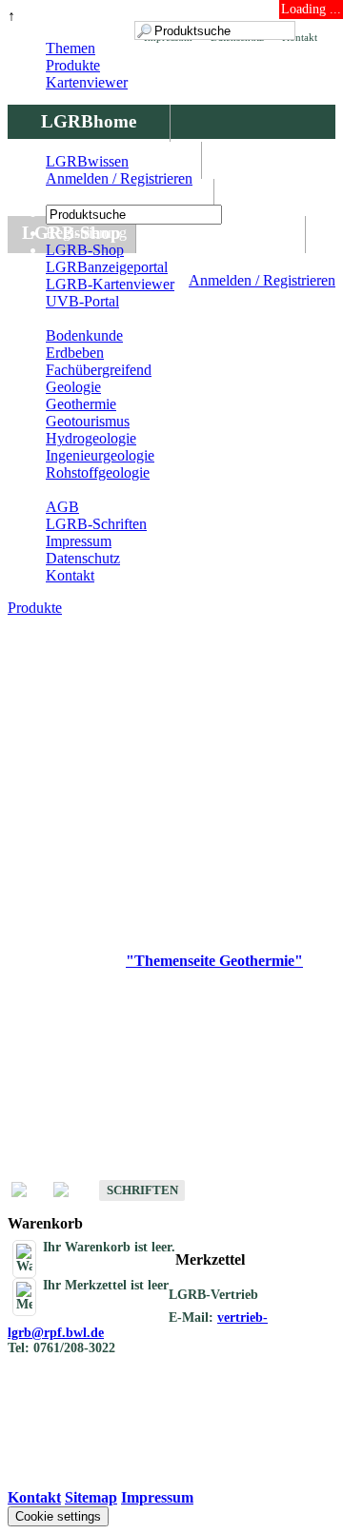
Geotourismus (88, 421)
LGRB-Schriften (96, 524)
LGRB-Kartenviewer (110, 284)
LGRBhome (88, 121)
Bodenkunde (84, 335)
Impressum (78, 541)
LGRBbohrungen (110, 196)
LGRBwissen (221, 233)
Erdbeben (75, 352)
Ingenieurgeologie (100, 455)
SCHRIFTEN (142, 1190)
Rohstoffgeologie (98, 472)
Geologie (73, 387)
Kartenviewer (87, 82)
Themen (70, 48)
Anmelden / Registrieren (262, 280)
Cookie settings (58, 1516)
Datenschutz (83, 558)
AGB (62, 507)
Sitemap (91, 1497)
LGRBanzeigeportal (107, 267)
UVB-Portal (82, 301)
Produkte (73, 65)
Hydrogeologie (91, 438)
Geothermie (81, 404)
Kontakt (70, 575)
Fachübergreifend (98, 370)
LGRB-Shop (85, 250)
